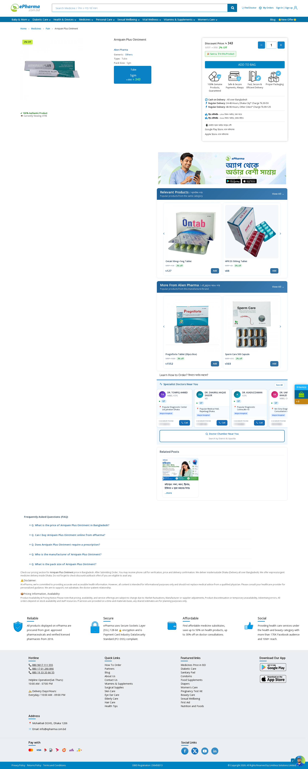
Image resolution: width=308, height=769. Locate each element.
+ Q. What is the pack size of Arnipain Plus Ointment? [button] (62, 564)
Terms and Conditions (54, 765)
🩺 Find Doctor (248, 8)
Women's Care (206, 19)
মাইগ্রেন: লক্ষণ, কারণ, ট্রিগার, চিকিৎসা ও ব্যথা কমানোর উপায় (177, 486)
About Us (110, 676)
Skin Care (110, 691)
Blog (273, 19)
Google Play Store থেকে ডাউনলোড (219, 129)
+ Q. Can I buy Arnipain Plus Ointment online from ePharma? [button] (67, 535)
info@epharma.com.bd (53, 729)
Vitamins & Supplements (178, 19)
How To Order (113, 665)
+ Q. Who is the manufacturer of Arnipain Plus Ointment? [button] (65, 554)
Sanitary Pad (188, 672)
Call (186, 422)
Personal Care (104, 19)
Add (215, 270)
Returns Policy (34, 765)
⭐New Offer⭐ (287, 19)
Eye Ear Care (112, 695)
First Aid (185, 702)
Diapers (185, 683)
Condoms (186, 676)
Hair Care (110, 702)
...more (168, 492)
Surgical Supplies (114, 687)
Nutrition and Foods (192, 706)
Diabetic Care (40, 19)
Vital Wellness (150, 19)
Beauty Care (188, 695)
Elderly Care (111, 698)
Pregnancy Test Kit (191, 691)
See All (279, 385)
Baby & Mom (19, 19)
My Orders (268, 7)
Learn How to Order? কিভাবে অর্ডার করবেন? (183, 375)
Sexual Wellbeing (127, 19)
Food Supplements (191, 680)
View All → (278, 193)
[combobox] (140, 8)
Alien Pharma (121, 49)
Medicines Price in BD (193, 665)
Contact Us (111, 680)
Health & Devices (63, 19)
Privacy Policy (18, 765)
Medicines (85, 19)
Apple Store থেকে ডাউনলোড (216, 134)
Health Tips (111, 706)
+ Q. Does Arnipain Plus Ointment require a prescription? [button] (64, 544)
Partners (109, 668)
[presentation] (164, 233)
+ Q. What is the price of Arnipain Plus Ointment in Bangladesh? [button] (69, 525)
